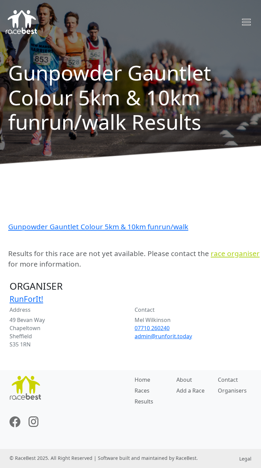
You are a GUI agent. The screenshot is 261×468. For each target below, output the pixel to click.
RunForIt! (26, 299)
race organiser (235, 253)
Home (142, 379)
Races (142, 390)
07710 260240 (152, 328)
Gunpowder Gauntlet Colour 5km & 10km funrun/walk (98, 226)
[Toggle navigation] (246, 22)
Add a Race (190, 390)
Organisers (232, 390)
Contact (228, 379)
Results (144, 401)
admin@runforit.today (163, 336)
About (184, 379)
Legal (245, 458)
